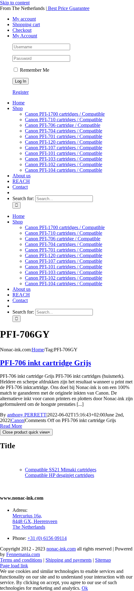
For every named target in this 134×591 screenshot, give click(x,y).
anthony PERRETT (26, 414)
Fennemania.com (23, 554)
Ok (85, 588)
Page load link (14, 565)
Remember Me (34, 70)
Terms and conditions (21, 560)
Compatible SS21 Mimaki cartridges (60, 469)
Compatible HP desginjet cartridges (59, 475)
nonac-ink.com (61, 548)
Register (20, 92)
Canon (17, 420)
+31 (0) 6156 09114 (47, 538)
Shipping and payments (68, 560)
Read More (11, 426)
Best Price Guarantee (68, 8)
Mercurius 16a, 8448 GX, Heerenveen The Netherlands (34, 521)
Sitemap (103, 560)
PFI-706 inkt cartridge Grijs (45, 363)
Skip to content (15, 2)
